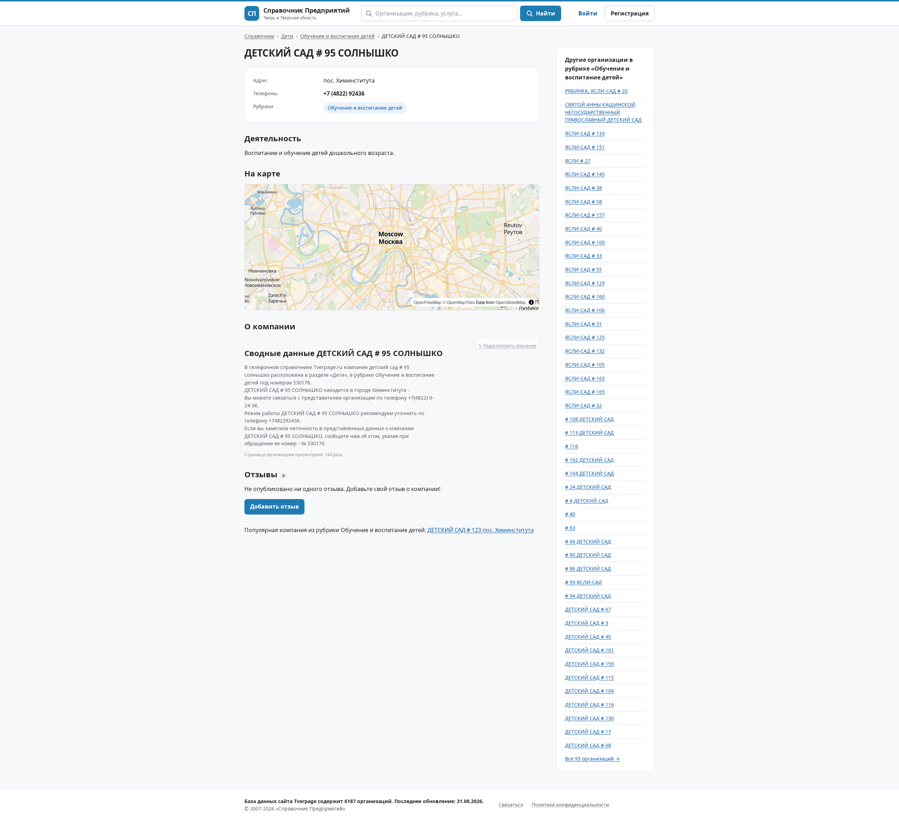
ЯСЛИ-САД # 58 (583, 201)
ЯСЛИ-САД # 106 (585, 310)
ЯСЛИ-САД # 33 (583, 255)
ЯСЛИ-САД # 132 (585, 351)
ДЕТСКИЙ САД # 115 (589, 677)
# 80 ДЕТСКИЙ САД (588, 554)
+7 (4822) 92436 (344, 93)
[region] (392, 247)
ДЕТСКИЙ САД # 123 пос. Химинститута (480, 530)
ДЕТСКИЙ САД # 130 (589, 718)
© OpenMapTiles (458, 302)
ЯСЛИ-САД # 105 (585, 364)
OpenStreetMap (511, 302)
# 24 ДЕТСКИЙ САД (588, 487)
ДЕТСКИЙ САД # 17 (588, 731)
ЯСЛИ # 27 (577, 160)
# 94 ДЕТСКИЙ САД (588, 596)
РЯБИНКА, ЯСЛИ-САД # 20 (596, 91)
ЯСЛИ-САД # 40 (583, 228)
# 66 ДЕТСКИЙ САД (588, 541)
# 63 (570, 527)
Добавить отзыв (274, 506)
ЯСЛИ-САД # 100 (585, 242)
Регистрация (630, 13)
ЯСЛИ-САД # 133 (585, 133)
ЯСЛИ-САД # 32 (583, 405)
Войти (587, 13)
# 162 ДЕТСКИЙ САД (589, 460)
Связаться (511, 804)
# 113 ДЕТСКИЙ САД (589, 432)
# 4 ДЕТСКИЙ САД (586, 500)
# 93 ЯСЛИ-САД (583, 582)
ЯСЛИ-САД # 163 (585, 378)
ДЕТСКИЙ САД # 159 (589, 663)
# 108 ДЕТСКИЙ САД (589, 419)
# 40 (570, 514)
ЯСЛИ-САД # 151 (585, 147)
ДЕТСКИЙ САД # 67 (588, 609)
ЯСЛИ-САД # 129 (585, 283)
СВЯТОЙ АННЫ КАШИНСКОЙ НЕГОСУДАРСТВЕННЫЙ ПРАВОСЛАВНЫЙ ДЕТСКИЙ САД (603, 112)
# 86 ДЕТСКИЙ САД (588, 568)
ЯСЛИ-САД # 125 (585, 337)
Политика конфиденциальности (570, 804)
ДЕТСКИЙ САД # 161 (589, 650)
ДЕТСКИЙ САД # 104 (589, 690)
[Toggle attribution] (531, 302)
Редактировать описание (507, 346)
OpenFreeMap (427, 302)
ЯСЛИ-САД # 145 (585, 174)
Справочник (259, 36)
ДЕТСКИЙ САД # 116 (589, 704)
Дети (287, 36)
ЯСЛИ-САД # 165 (585, 391)
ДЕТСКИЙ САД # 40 (588, 636)
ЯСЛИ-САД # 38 (583, 188)
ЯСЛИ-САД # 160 (585, 296)
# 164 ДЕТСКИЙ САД (589, 473)
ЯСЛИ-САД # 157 (585, 215)
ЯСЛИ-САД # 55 (583, 269)
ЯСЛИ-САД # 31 (583, 324)
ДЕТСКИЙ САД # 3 (586, 623)
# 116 (571, 446)
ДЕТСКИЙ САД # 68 (588, 745)
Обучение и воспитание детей (337, 36)
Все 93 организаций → (592, 758)
